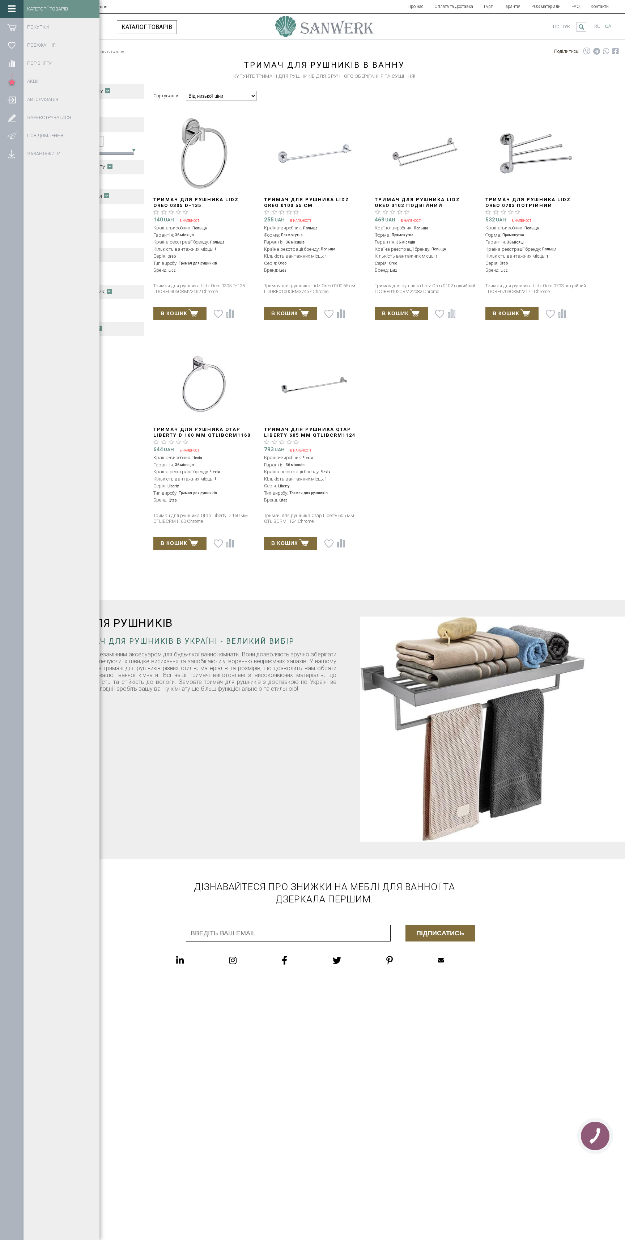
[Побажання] (12, 45)
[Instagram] (247, 960)
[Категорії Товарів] (12, 9)
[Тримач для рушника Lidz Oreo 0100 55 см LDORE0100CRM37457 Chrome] (314, 154)
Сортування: (166, 95)
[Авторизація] (12, 99)
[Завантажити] (12, 154)
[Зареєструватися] (12, 118)
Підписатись (440, 933)
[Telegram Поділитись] (596, 51)
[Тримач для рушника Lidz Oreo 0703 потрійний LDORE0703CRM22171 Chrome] (535, 154)
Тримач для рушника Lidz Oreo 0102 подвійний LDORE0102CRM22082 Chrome (418, 205)
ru (597, 26)
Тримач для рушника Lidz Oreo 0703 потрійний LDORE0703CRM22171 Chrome (528, 205)
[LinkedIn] (194, 960)
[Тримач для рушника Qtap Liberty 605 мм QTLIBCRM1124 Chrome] (314, 383)
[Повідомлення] (12, 136)
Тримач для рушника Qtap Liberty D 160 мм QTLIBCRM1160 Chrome (202, 435)
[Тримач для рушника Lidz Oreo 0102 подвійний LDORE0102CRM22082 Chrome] (425, 154)
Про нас (416, 6)
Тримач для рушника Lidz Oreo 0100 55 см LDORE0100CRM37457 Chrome (307, 205)
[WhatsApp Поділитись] (606, 51)
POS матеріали (546, 6)
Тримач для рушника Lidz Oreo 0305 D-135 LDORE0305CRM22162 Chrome (196, 205)
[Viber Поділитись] (586, 51)
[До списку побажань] (218, 314)
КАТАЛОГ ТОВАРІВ (147, 27)
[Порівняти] (12, 63)
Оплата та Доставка (453, 6)
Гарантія (511, 6)
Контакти (600, 6)
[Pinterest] (404, 960)
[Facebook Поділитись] (615, 51)
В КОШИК (174, 313)
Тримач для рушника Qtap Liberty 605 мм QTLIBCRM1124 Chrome (310, 435)
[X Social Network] (351, 960)
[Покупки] (12, 27)
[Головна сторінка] (324, 30)
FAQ (575, 6)
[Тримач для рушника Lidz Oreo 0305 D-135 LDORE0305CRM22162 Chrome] (203, 154)
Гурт (488, 6)
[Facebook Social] (299, 960)
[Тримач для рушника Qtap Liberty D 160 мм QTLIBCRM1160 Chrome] (203, 383)
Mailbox (455, 960)
